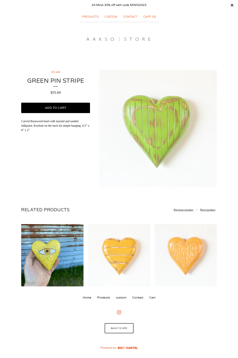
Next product (207, 209)
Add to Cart (55, 108)
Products (90, 16)
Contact (130, 16)
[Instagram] (119, 312)
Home (87, 297)
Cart (152, 297)
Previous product (183, 209)
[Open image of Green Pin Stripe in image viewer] (158, 128)
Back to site (119, 328)
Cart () (149, 16)
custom (110, 16)
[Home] (119, 39)
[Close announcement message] (232, 5)
